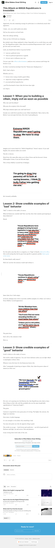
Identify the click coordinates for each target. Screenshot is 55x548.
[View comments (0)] (9, 20)
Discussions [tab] (13, 486)
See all (5, 518)
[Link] (1, 97)
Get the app (34, 541)
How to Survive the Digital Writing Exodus (16, 499)
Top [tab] (4, 486)
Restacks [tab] (12, 470)
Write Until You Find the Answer (13, 509)
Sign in (51, 2)
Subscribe (43, 2)
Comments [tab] (6, 470)
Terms (30, 538)
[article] (27, 493)
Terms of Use (34, 449)
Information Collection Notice (27, 450)
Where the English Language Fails (13, 490)
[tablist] (9, 470)
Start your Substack (24, 541)
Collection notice (36, 538)
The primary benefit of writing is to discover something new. (17, 510)
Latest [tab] (8, 486)
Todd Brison (8, 15)
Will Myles (11, 493)
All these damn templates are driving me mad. (13, 501)
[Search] (35, 2)
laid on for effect (44, 252)
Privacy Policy (37, 450)
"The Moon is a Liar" (7, 492)
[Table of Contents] (1, 274)
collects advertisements (20, 61)
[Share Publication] (38, 2)
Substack (21, 545)
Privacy (26, 538)
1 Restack (18, 455)
